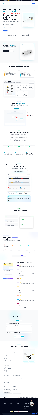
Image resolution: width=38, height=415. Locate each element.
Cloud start (18, 403)
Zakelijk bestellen (4, 403)
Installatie (21, 320)
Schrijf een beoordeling (8, 278)
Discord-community (33, 0)
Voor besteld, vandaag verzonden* (19, 0)
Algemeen (17, 320)
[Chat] (36, 413)
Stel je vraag (25, 407)
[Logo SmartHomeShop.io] (5, 2)
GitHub (17, 404)
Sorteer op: (28, 262)
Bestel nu (34, 413)
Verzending (4, 402)
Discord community (5, 407)
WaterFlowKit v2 (11, 404)
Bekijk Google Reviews (10, 267)
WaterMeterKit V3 (11, 403)
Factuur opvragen (4, 404)
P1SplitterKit (11, 402)
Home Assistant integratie (19, 402)
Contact (22, 336)
